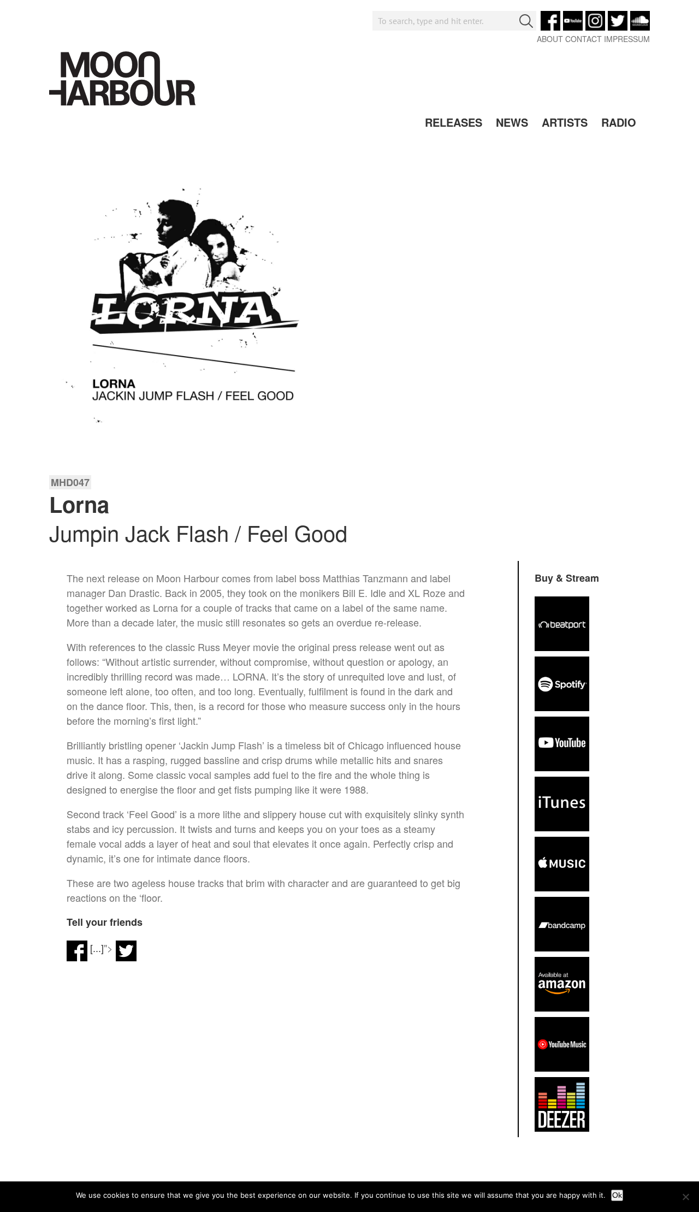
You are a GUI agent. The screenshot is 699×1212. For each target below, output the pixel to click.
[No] (685, 1196)
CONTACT (583, 38)
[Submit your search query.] (526, 21)
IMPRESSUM (627, 38)
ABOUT (550, 38)
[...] (97, 948)
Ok (617, 1195)
